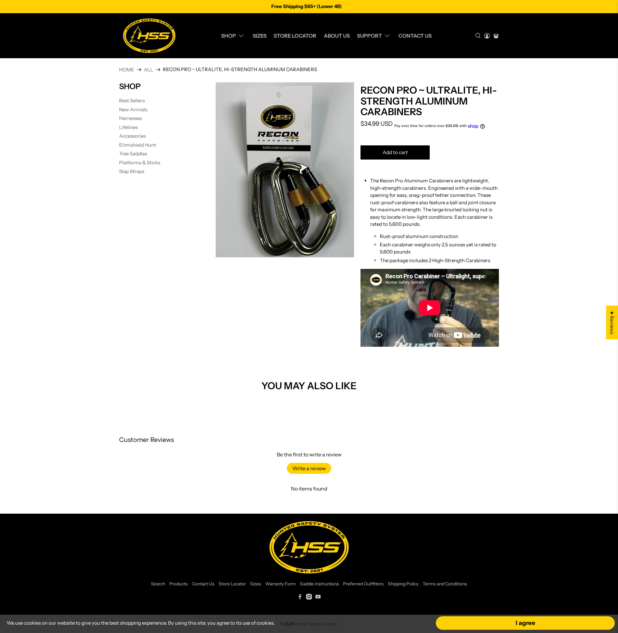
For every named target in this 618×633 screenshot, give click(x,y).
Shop (228, 35)
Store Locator (295, 35)
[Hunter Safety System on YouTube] (318, 598)
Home (126, 69)
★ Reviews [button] (612, 322)
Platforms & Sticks (139, 163)
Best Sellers (132, 100)
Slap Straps (131, 171)
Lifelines (128, 127)
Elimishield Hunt (137, 145)
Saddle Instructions (319, 584)
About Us (337, 35)
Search (158, 584)
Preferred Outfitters (363, 584)
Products (178, 584)
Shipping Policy (403, 584)
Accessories (132, 136)
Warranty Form (280, 584)
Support (369, 35)
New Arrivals (133, 109)
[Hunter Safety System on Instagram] (309, 598)
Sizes (260, 35)
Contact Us (415, 35)
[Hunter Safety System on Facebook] (300, 598)
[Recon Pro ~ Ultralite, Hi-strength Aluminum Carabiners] (285, 169)
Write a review (309, 468)
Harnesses (130, 118)
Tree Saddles (133, 154)
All (148, 69)
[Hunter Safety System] (149, 35)
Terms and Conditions (445, 584)
